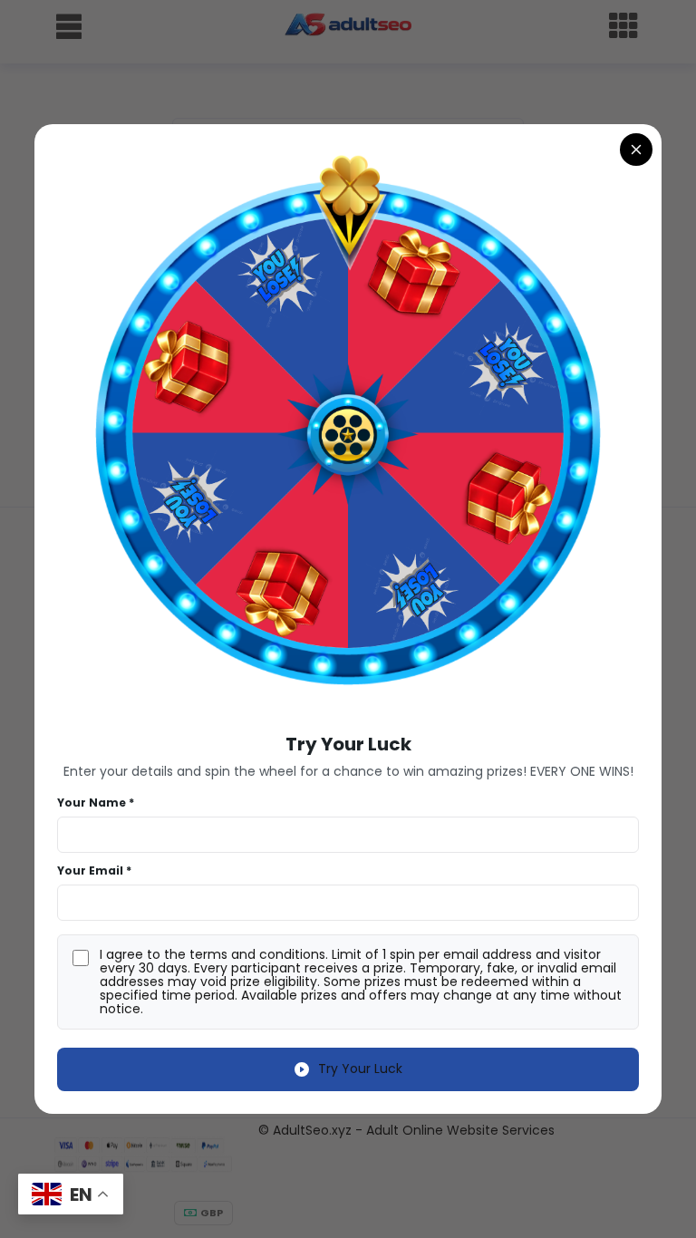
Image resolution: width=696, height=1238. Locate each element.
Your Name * (95, 802)
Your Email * (94, 870)
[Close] (636, 149)
